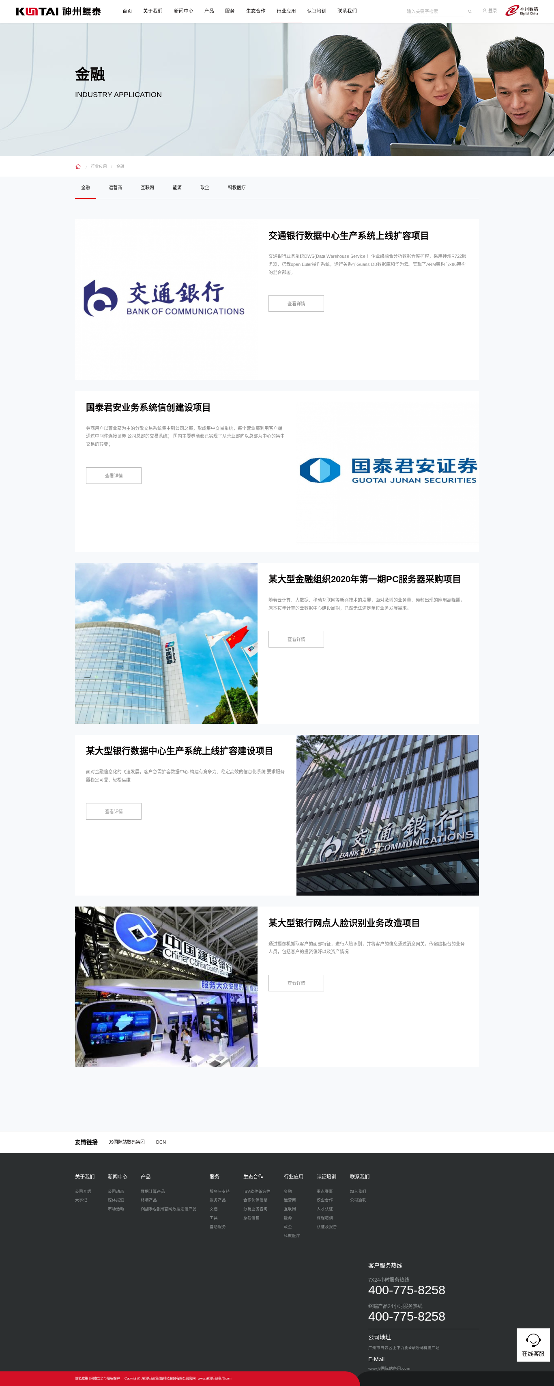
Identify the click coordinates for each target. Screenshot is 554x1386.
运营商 (115, 187)
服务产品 (218, 1200)
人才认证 (325, 1209)
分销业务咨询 (255, 1209)
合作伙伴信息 (255, 1200)
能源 (177, 187)
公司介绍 (83, 1191)
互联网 (147, 187)
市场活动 (116, 1209)
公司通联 (358, 1200)
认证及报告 (327, 1226)
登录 (492, 10)
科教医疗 (237, 187)
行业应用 (286, 10)
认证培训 (316, 10)
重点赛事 (325, 1191)
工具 (214, 1217)
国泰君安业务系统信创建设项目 (148, 407)
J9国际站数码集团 (127, 1142)
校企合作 (325, 1200)
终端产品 (149, 1200)
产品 (209, 10)
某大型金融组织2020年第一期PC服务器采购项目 (364, 579)
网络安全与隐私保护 (105, 1378)
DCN (161, 1142)
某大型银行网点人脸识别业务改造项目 (344, 923)
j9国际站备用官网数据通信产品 (169, 1209)
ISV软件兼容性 (257, 1191)
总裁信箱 (251, 1217)
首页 (127, 10)
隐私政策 (81, 1378)
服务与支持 (220, 1191)
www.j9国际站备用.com (215, 1378)
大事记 (81, 1200)
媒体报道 (116, 1200)
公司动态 (116, 1191)
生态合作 (256, 10)
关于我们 (153, 10)
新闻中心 (183, 10)
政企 (204, 187)
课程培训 (325, 1217)
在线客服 (533, 1353)
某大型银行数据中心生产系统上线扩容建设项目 (179, 751)
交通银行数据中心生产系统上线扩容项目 (348, 236)
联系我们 (347, 10)
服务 (230, 10)
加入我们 (358, 1191)
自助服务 (218, 1226)
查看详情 (296, 303)
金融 (120, 166)
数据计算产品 (153, 1191)
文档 (214, 1209)
